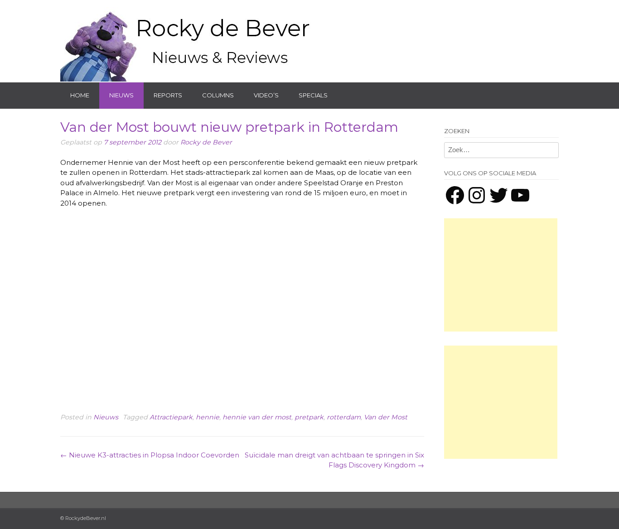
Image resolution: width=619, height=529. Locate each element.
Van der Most (385, 417)
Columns (218, 95)
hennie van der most (256, 417)
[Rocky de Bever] (187, 41)
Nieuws (121, 95)
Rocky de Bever (206, 142)
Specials (313, 95)
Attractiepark (171, 417)
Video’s (266, 95)
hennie (207, 417)
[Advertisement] (500, 275)
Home (79, 95)
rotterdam (344, 417)
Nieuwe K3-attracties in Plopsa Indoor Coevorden (149, 455)
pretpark (309, 417)
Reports (168, 95)
